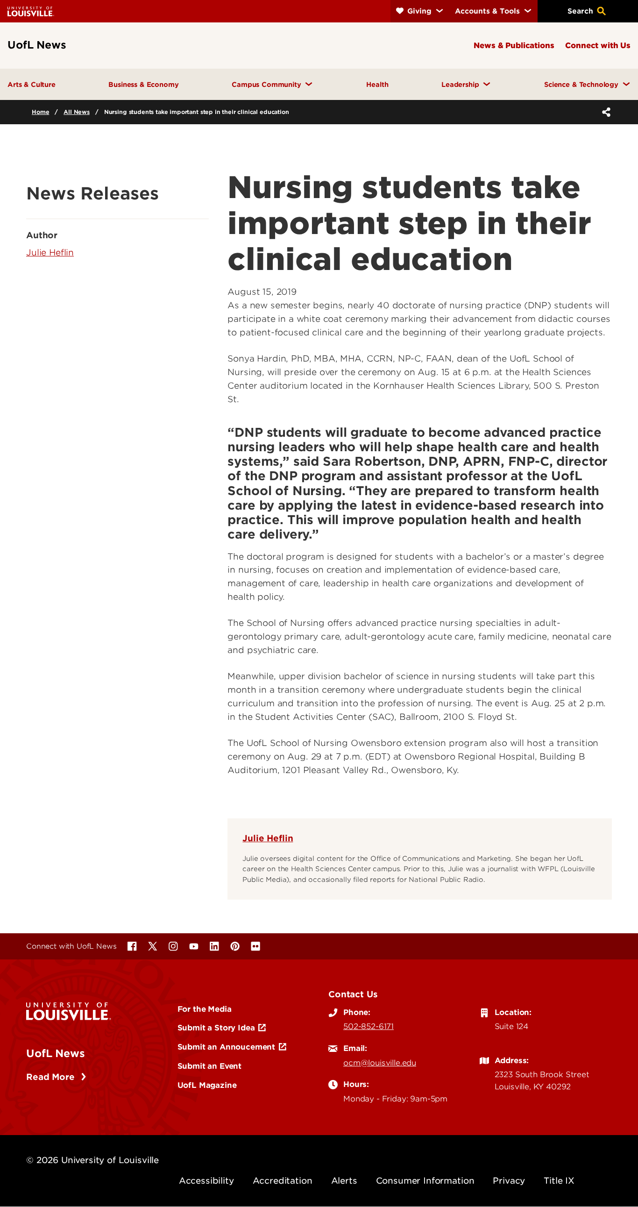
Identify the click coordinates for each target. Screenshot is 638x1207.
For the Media (204, 1009)
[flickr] (255, 946)
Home (40, 111)
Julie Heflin (267, 838)
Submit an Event (209, 1066)
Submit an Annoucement (226, 1046)
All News (77, 111)
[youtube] (193, 946)
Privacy (509, 1181)
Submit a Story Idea (216, 1027)
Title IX (559, 1181)
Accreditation (282, 1181)
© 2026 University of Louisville (92, 1160)
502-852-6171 (368, 1026)
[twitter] (152, 946)
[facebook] (132, 946)
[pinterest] (235, 946)
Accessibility (206, 1181)
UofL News (55, 1053)
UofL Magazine (207, 1085)
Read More (51, 1077)
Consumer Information (425, 1181)
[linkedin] (214, 946)
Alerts (344, 1181)
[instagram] (173, 946)
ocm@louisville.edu (379, 1062)
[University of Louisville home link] (30, 11)
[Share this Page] (604, 112)
